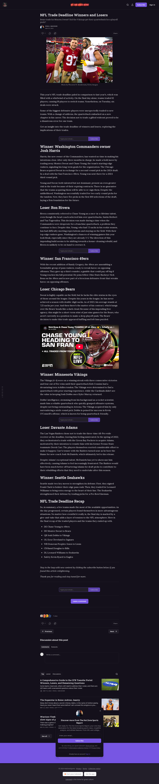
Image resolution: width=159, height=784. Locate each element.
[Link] (37, 148)
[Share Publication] (132, 5)
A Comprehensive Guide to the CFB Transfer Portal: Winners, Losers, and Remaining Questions (66, 681)
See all (44, 736)
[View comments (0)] (50, 33)
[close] (100, 711)
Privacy (78, 769)
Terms (85, 769)
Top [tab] (42, 674)
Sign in (152, 5)
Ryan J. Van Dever (51, 26)
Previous (48, 631)
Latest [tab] (48, 674)
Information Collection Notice (78, 748)
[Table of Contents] (2, 392)
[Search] (127, 5)
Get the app (90, 774)
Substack (69, 779)
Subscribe (141, 5)
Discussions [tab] (57, 674)
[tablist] (49, 647)
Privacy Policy (96, 748)
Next (112, 631)
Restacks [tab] (54, 647)
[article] (79, 687)
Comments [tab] (45, 647)
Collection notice (94, 769)
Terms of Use (90, 746)
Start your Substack (73, 774)
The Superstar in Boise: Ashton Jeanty (60, 700)
